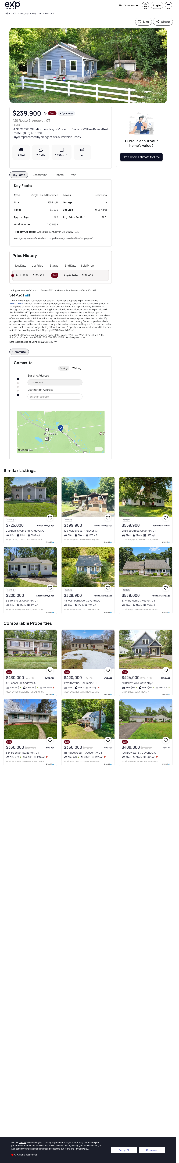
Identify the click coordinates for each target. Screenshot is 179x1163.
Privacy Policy (81, 1149)
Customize (152, 1150)
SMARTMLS (16, 303)
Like (146, 22)
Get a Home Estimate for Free (141, 157)
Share (165, 22)
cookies (22, 1142)
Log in (157, 5)
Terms (67, 1149)
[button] (88, 65)
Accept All (124, 1150)
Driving (63, 368)
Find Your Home (128, 5)
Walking (76, 368)
